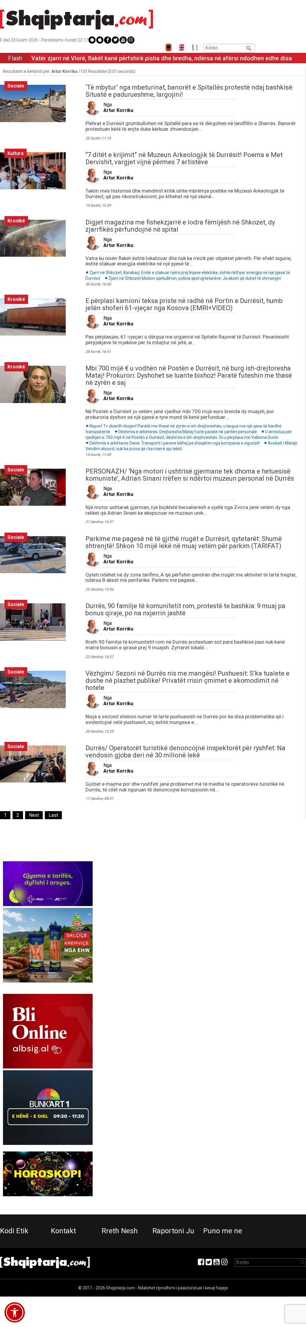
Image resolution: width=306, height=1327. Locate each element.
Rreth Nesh (120, 1231)
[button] (14, 1312)
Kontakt (63, 1231)
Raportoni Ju (173, 1231)
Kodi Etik (14, 1231)
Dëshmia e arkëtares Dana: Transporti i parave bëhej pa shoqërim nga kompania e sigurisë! (174, 443)
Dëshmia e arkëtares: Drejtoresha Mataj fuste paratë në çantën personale (187, 431)
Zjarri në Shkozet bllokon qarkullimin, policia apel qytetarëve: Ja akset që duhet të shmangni (194, 278)
